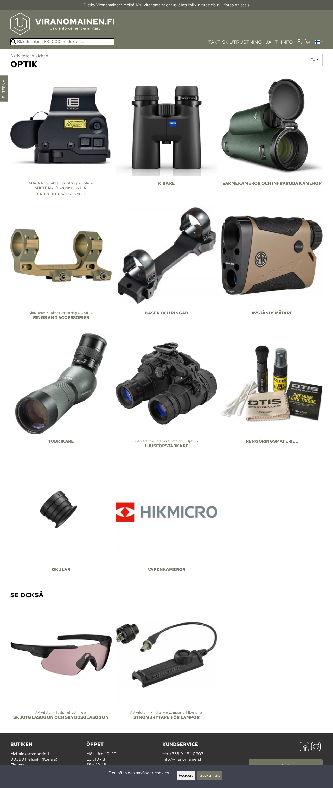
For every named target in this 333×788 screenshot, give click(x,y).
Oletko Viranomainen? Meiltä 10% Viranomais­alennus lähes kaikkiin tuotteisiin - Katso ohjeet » (166, 4)
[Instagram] (316, 747)
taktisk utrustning (235, 42)
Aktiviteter (22, 56)
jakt (271, 42)
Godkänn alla (210, 775)
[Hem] (62, 33)
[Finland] (319, 42)
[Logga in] (299, 41)
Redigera (186, 775)
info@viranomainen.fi (182, 759)
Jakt (42, 56)
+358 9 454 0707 (186, 754)
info (287, 42)
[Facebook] (304, 747)
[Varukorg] (307, 42)
